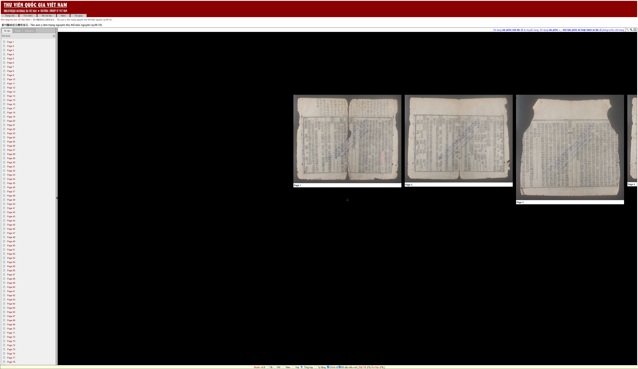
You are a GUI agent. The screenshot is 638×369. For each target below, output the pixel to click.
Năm (63, 15)
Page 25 (11, 141)
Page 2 (10, 46)
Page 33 (11, 174)
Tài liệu (7, 30)
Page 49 (11, 241)
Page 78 (11, 361)
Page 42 (11, 212)
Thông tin (29, 30)
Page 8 (10, 70)
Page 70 (11, 328)
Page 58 (11, 278)
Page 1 (10, 41)
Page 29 (11, 158)
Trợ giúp (78, 15)
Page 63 (11, 299)
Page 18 (11, 112)
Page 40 (11, 203)
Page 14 (11, 95)
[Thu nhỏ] (631, 30)
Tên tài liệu (47, 15)
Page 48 (11, 237)
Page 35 (11, 183)
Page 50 (11, 245)
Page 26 (11, 145)
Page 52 (11, 253)
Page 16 (11, 104)
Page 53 (11, 257)
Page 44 (11, 220)
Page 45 (11, 224)
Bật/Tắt (362, 367)
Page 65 (11, 307)
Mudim (257, 367)
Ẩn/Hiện (375, 367)
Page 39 (11, 199)
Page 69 (11, 324)
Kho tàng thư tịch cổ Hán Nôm (16, 19)
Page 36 (11, 187)
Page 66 (11, 311)
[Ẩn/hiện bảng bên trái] (56, 198)
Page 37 (11, 191)
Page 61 (11, 291)
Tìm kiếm (28, 15)
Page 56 (11, 270)
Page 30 (11, 162)
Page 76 (11, 353)
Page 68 (11, 320)
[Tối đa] (634, 30)
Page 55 (11, 266)
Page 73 (11, 341)
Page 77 (11, 357)
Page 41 (11, 208)
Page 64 (11, 303)
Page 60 (11, 287)
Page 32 (11, 170)
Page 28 (11, 154)
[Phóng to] (627, 30)
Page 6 (10, 62)
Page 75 (11, 349)
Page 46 (11, 228)
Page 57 (11, 274)
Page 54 (11, 262)
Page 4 (10, 54)
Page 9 (10, 75)
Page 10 (11, 79)
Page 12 (11, 87)
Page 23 (11, 133)
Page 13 (11, 91)
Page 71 (11, 332)
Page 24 (11, 137)
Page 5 (10, 58)
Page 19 (11, 116)
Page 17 (11, 108)
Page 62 (11, 295)
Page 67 (11, 316)
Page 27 (11, 149)
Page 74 (11, 345)
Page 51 (11, 249)
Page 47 (11, 233)
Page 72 (11, 336)
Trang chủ (9, 15)
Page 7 (10, 66)
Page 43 (11, 216)
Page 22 (11, 129)
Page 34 (11, 179)
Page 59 (11, 282)
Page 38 (11, 195)
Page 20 (11, 120)
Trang (17, 30)
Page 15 (11, 100)
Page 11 (11, 83)
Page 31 (11, 166)
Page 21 (11, 124)
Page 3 (10, 50)
